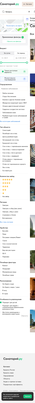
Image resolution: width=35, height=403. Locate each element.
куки (14, 394)
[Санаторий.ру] (11, 4)
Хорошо (27, 396)
